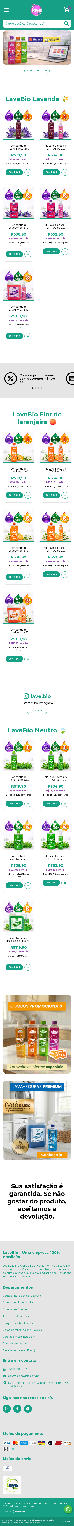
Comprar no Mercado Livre (19, 1302)
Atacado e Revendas (16, 1316)
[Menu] (7, 10)
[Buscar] (67, 23)
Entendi (65, 1521)
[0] (67, 10)
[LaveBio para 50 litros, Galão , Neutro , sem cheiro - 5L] (27, 967)
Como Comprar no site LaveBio (22, 1330)
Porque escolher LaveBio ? (19, 1323)
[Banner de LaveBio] (37, 1034)
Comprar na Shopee (15, 1309)
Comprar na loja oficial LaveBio (22, 1295)
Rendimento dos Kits (16, 1343)
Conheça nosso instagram (19, 1336)
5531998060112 (17, 1369)
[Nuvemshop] (14, 1512)
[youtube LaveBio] (28, 1409)
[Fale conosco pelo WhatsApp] (68, 1509)
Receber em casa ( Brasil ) (19, 1350)
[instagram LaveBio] (7, 1409)
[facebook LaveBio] (17, 1409)
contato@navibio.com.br (23, 1376)
